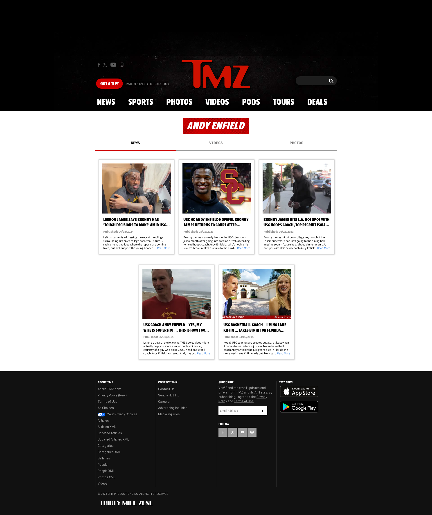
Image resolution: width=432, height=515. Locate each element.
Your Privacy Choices (121, 414)
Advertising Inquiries (172, 408)
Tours (283, 102)
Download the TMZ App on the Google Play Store (299, 407)
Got (109, 84)
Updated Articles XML (113, 439)
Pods (251, 102)
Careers (164, 401)
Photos (179, 102)
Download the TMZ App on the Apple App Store (299, 391)
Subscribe (262, 410)
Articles (103, 420)
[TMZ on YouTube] (242, 432)
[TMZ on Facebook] (99, 64)
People (103, 464)
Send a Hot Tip (168, 395)
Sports (140, 102)
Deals (317, 102)
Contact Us (166, 389)
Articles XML (107, 427)
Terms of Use (107, 401)
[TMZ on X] (106, 64)
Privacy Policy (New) (112, 395)
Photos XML (106, 477)
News (106, 102)
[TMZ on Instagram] (122, 64)
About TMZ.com (109, 389)
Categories (106, 446)
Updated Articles (110, 433)
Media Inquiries (169, 414)
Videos (217, 102)
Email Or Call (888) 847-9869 (147, 84)
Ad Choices (106, 408)
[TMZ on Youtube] (113, 64)
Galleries (104, 458)
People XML (106, 471)
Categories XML (109, 452)
